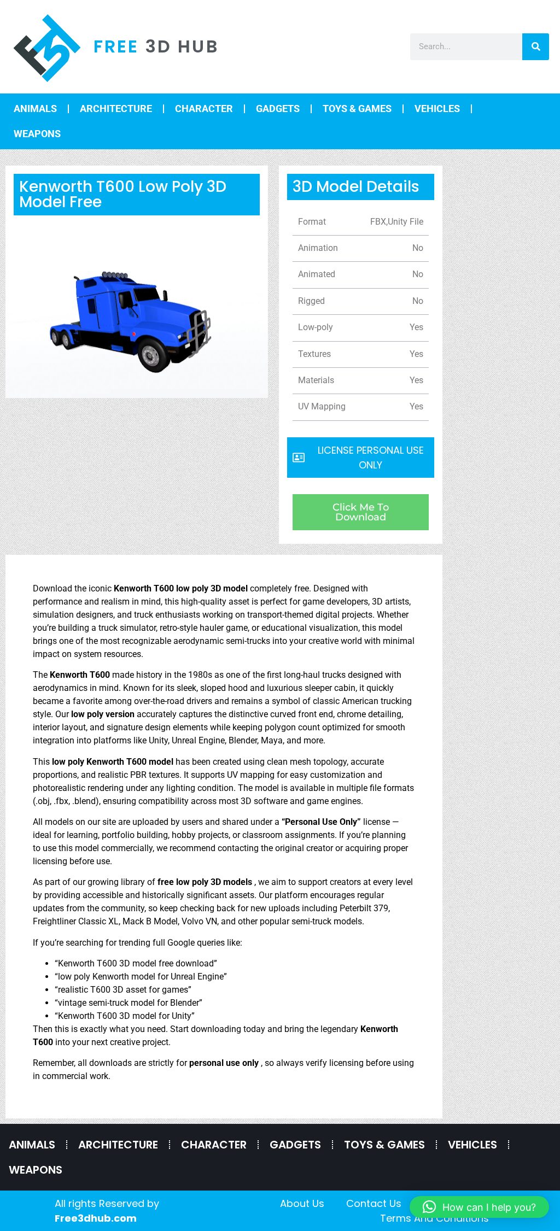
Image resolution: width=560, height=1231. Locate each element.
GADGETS (278, 108)
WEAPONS (37, 133)
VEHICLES (437, 108)
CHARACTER (204, 108)
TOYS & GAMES (357, 108)
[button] (479, 1207)
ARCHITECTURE (116, 108)
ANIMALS (35, 108)
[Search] (535, 46)
